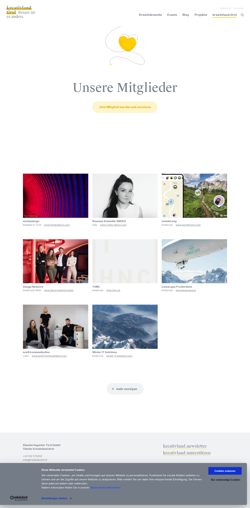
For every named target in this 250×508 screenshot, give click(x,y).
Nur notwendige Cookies (225, 479)
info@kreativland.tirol (35, 459)
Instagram (239, 8)
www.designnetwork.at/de (58, 290)
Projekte (201, 14)
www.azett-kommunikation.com (49, 355)
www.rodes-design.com (113, 224)
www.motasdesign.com (57, 224)
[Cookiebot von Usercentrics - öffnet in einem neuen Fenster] (19, 498)
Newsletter (225, 8)
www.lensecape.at (186, 290)
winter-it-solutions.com (119, 355)
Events (172, 14)
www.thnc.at (113, 290)
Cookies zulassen (224, 470)
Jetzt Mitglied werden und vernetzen (125, 107)
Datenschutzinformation (105, 487)
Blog (185, 14)
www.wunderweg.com (188, 224)
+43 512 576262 (32, 456)
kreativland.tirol (225, 14)
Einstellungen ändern (54, 498)
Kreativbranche (150, 14)
